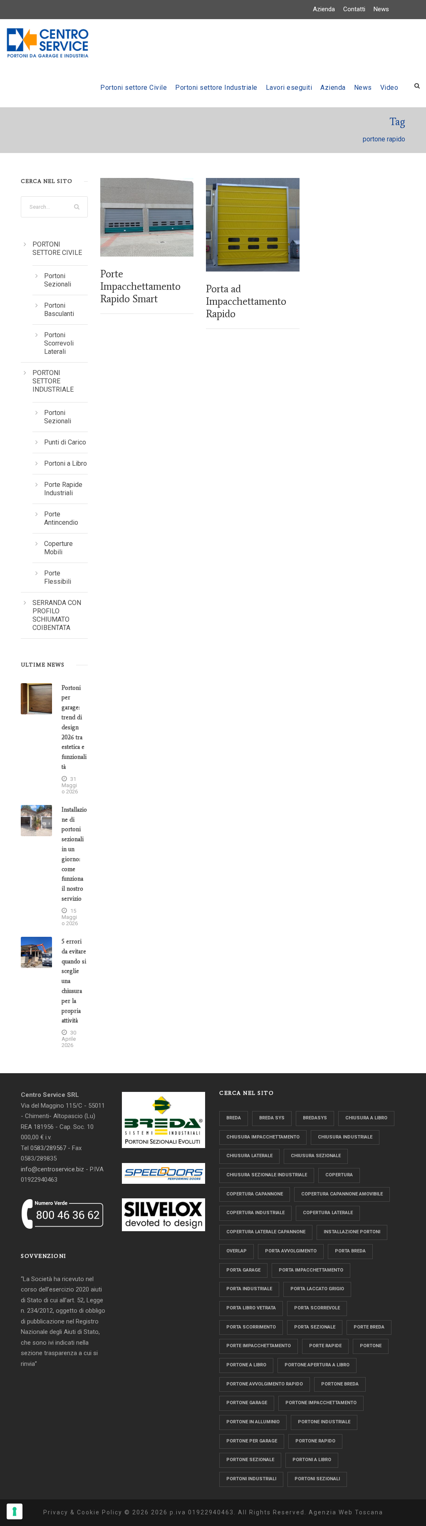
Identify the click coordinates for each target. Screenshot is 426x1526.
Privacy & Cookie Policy (82, 1512)
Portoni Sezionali (57, 280)
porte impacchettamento (258, 1345)
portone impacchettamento (321, 1402)
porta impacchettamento (311, 1270)
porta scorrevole (317, 1308)
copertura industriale (255, 1212)
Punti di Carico (65, 442)
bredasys (315, 1118)
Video (389, 87)
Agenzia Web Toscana (346, 1512)
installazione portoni (352, 1232)
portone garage (246, 1402)
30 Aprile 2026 (69, 1039)
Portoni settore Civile (133, 87)
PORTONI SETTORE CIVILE (57, 248)
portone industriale (324, 1422)
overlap (236, 1251)
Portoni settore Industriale (216, 87)
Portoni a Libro (65, 463)
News (381, 9)
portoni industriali (251, 1479)
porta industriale (249, 1288)
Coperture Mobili (58, 548)
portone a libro (246, 1365)
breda (233, 1118)
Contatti (354, 9)
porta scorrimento (251, 1327)
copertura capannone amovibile (342, 1194)
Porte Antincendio (61, 518)
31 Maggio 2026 (70, 785)
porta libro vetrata (251, 1308)
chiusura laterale (249, 1155)
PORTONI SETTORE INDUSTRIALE (53, 381)
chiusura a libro (366, 1118)
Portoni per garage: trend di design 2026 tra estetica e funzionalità (74, 727)
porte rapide (325, 1345)
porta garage (243, 1270)
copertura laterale (328, 1212)
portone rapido (315, 1441)
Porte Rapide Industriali (63, 489)
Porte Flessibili (57, 577)
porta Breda (350, 1251)
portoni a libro (311, 1459)
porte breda (369, 1327)
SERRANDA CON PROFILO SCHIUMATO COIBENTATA (56, 615)
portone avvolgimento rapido (264, 1384)
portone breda (340, 1384)
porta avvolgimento (291, 1251)
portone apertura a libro (317, 1365)
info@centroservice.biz (52, 1169)
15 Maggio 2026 (70, 917)
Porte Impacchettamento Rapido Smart (140, 286)
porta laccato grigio (317, 1288)
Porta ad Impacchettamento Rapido (246, 301)
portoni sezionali (317, 1479)
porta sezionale (314, 1327)
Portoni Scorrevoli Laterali (59, 343)
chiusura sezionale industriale (266, 1175)
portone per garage (251, 1441)
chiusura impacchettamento (263, 1137)
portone (370, 1345)
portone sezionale (250, 1459)
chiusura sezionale (316, 1155)
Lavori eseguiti (289, 87)
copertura (339, 1175)
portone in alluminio (253, 1422)
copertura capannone (254, 1194)
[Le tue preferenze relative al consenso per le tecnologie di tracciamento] (14, 1511)
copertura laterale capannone (265, 1232)
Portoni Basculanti (59, 309)
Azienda (324, 9)
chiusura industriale (345, 1137)
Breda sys (272, 1118)
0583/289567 (48, 1148)
